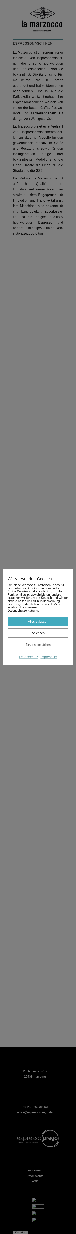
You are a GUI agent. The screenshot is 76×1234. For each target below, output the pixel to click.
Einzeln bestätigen (38, 644)
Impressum (49, 657)
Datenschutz (28, 657)
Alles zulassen (38, 621)
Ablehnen (38, 633)
